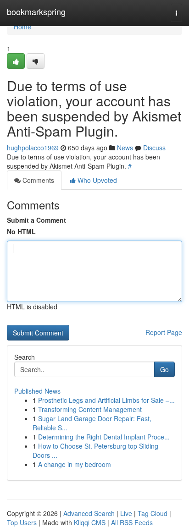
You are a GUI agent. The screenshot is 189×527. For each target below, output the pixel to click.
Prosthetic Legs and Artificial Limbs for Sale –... (106, 400)
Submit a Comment (36, 220)
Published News (37, 390)
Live (126, 513)
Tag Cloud (152, 513)
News (125, 147)
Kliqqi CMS (90, 522)
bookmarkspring (36, 11)
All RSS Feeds (132, 522)
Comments (37, 180)
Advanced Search (89, 513)
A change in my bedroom (74, 464)
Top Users (22, 522)
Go (164, 369)
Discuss (154, 147)
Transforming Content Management (90, 409)
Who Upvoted (96, 180)
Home (22, 26)
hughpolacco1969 (33, 147)
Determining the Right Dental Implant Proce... (104, 436)
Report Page (163, 332)
